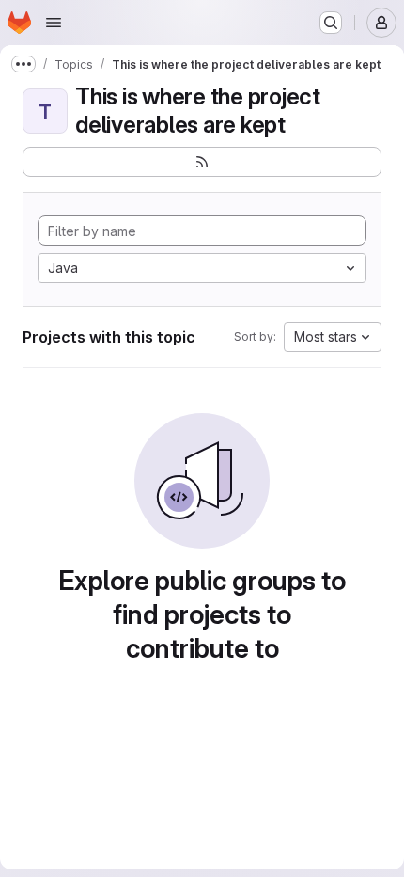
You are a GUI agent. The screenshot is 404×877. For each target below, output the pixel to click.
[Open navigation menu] (54, 23)
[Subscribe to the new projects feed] (202, 162)
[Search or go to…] (330, 22)
